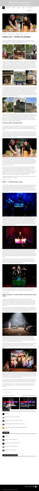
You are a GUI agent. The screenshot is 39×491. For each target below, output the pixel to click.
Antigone (10, 389)
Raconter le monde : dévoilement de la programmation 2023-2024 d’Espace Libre (16, 427)
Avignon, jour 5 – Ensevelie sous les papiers (29, 395)
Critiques (18, 7)
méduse (29, 389)
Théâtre (5, 403)
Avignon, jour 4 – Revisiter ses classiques (10, 449)
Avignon (5, 401)
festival (20, 389)
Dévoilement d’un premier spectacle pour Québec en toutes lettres (14, 420)
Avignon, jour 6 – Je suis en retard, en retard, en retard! (10, 406)
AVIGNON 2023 (8, 7)
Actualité (13, 7)
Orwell (32, 389)
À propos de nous (30, 10)
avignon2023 (17, 389)
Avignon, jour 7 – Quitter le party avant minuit (11, 439)
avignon (13, 389)
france (23, 389)
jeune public (26, 389)
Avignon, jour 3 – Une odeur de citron (9, 395)
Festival (12, 401)
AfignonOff (6, 389)
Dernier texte (7, 413)
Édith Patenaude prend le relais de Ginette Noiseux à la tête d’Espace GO (15, 423)
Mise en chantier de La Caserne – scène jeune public (12, 416)
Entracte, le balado (30, 7)
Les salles (22, 7)
